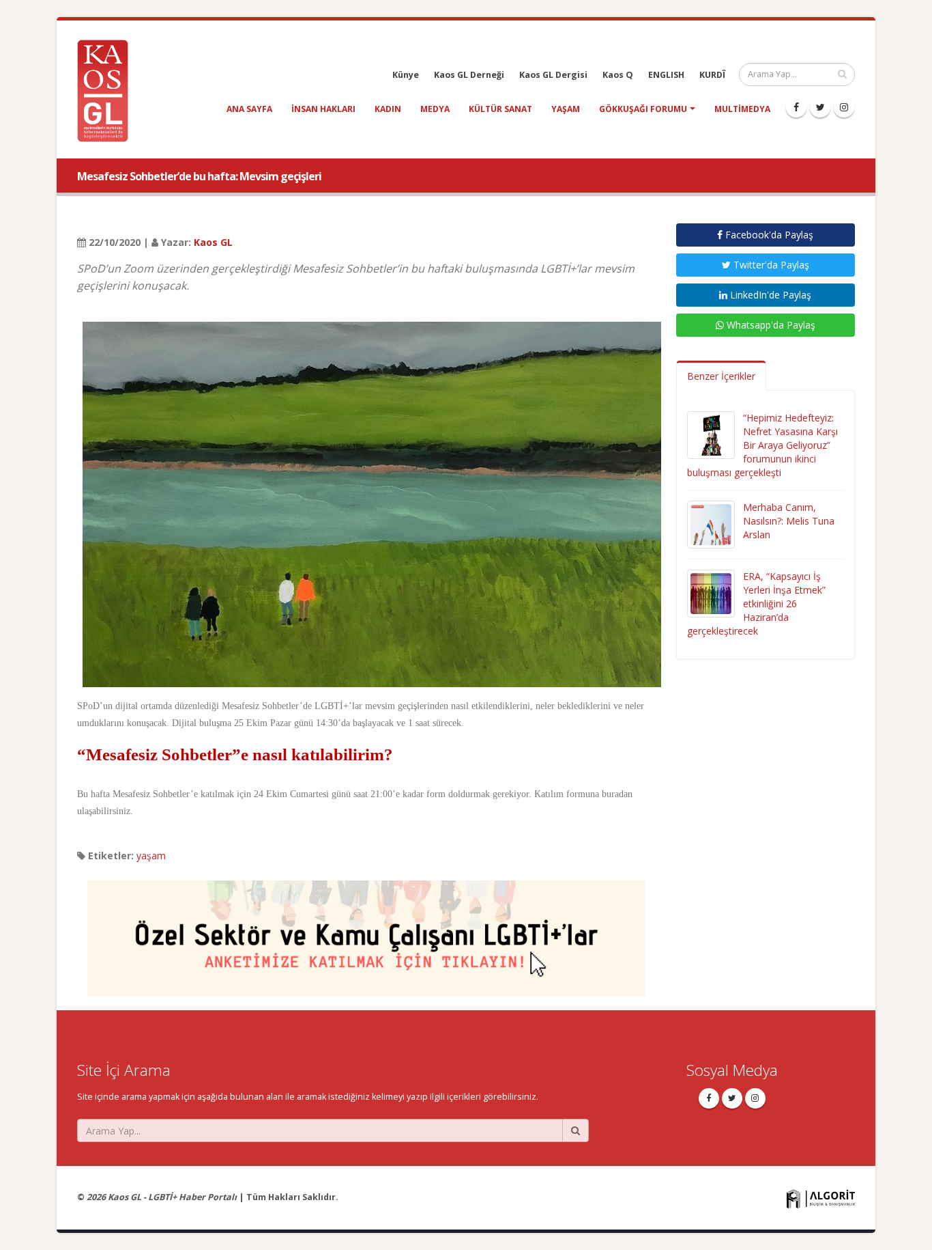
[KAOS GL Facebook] (796, 107)
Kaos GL (213, 242)
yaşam (565, 109)
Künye (405, 75)
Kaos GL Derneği (469, 75)
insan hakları (323, 109)
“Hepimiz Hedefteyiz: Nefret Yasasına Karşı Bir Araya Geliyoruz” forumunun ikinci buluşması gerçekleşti (762, 445)
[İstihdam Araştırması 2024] (366, 932)
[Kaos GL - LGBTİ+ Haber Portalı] (108, 89)
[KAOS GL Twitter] (820, 107)
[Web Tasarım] (821, 1198)
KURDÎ (712, 75)
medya (435, 109)
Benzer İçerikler (721, 376)
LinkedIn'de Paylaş (769, 294)
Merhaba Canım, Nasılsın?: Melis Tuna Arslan (788, 521)
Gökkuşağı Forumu (643, 109)
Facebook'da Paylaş (768, 234)
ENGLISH (666, 75)
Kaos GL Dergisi (553, 75)
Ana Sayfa (249, 109)
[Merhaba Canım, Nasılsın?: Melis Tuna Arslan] (710, 523)
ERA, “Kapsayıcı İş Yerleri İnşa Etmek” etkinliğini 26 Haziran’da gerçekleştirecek (756, 603)
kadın (388, 109)
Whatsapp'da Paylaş (769, 324)
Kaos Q (617, 75)
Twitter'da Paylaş (770, 264)
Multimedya (742, 109)
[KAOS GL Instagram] (844, 107)
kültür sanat (500, 109)
